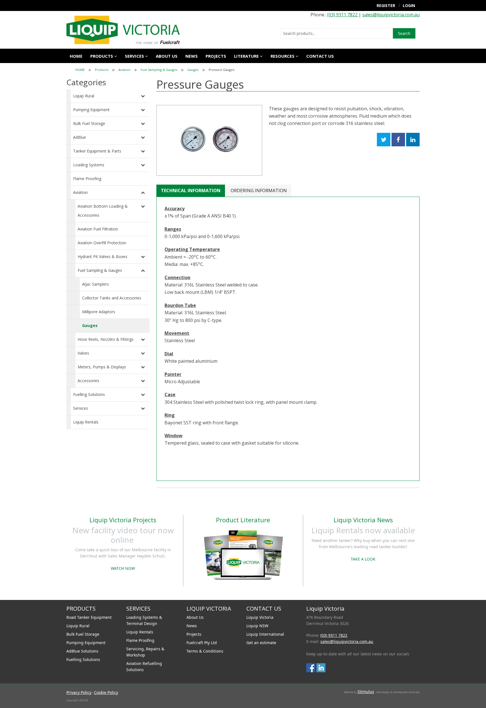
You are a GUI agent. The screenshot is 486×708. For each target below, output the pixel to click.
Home (76, 56)
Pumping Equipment (91, 109)
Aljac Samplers (95, 284)
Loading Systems (88, 164)
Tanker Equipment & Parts (97, 151)
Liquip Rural (83, 95)
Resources (282, 56)
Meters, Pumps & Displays (102, 366)
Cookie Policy (106, 692)
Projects (216, 56)
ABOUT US (166, 56)
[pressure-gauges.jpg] (209, 140)
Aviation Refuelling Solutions (144, 666)
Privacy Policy (78, 692)
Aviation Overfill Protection (102, 242)
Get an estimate (261, 642)
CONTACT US (320, 56)
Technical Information (190, 190)
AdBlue (79, 137)
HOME (80, 70)
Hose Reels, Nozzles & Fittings (106, 339)
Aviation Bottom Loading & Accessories (103, 210)
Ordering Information (259, 190)
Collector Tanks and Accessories (111, 298)
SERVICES (134, 56)
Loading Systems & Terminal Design (144, 620)
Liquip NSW (257, 625)
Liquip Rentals (85, 422)
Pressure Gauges (221, 70)
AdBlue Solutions (82, 651)
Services (80, 408)
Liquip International (265, 634)
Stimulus (365, 691)
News (191, 56)
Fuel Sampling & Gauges (159, 70)
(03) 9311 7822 (343, 15)
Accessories (88, 380)
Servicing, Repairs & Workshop (145, 652)
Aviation (124, 70)
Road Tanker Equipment (89, 617)
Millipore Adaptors (98, 311)
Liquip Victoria (259, 617)
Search (404, 33)
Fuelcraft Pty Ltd (201, 642)
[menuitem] (85, 70)
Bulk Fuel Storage (89, 123)
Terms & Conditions (204, 651)
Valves (83, 353)
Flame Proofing (87, 178)
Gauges (193, 70)
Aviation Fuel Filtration (98, 229)
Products (101, 56)
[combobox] (337, 33)
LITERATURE (246, 56)
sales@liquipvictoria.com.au (391, 15)
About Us (195, 617)
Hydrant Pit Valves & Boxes (102, 256)
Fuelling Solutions (89, 394)
